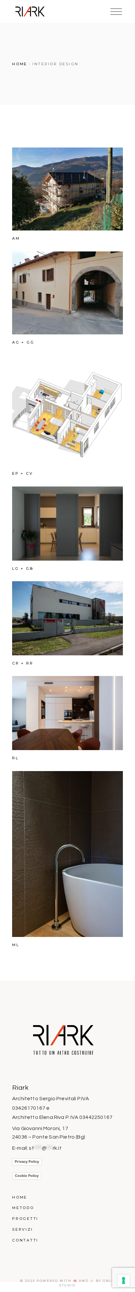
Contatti (25, 1240)
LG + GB (22, 568)
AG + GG (23, 342)
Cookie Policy (27, 1175)
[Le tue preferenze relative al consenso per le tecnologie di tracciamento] (123, 1280)
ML (15, 945)
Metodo (23, 1207)
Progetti (25, 1218)
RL (15, 758)
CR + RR (22, 663)
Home (19, 1197)
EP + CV (22, 473)
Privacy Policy (27, 1161)
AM (16, 238)
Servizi (22, 1229)
